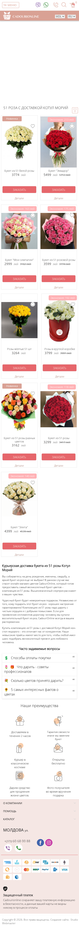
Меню (12, 5)
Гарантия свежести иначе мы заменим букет (58, 735)
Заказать (19, 190)
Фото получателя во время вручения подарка (58, 791)
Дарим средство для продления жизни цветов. (19, 791)
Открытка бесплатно (58, 761)
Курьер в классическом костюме (20, 763)
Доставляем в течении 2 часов (20, 734)
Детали (19, 198)
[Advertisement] (39, 62)
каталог (9, 819)
